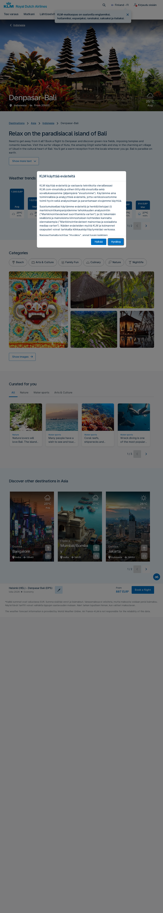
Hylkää (99, 241)
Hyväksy (116, 241)
